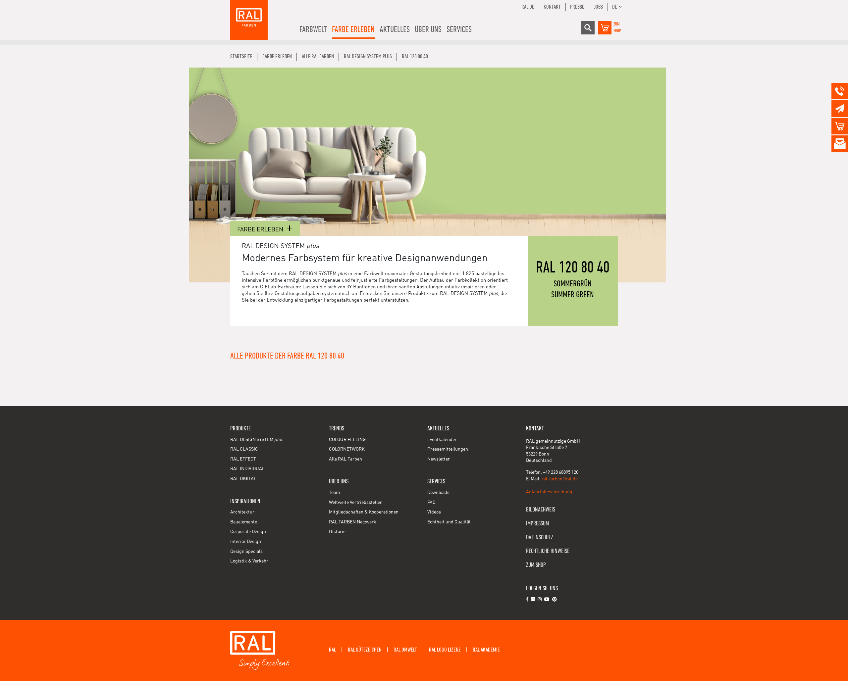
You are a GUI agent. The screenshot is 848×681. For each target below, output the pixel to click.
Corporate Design (248, 531)
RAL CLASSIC (244, 449)
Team (334, 492)
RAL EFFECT (243, 459)
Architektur (242, 512)
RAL (332, 650)
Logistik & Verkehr (249, 561)
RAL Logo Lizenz (445, 650)
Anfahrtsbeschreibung (549, 492)
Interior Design (245, 541)
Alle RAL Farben (345, 459)
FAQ (431, 502)
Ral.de (527, 7)
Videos (434, 512)
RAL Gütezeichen (365, 650)
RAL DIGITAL (243, 478)
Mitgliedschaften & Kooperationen (363, 512)
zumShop (617, 27)
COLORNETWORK (347, 449)
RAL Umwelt (405, 650)
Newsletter (438, 459)
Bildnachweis (540, 510)
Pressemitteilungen (447, 449)
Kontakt (552, 7)
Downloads (438, 492)
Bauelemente (243, 522)
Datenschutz (539, 537)
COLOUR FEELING (347, 439)
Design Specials (246, 551)
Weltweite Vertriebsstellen (356, 502)
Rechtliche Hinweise (547, 551)
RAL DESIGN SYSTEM (256, 439)
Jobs (598, 7)
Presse (577, 7)
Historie (337, 531)
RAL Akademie (486, 650)
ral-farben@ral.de (560, 479)
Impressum (537, 523)
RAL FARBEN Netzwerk (352, 522)
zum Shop (536, 565)
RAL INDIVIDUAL (247, 468)
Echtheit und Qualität (449, 522)
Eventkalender (442, 439)
